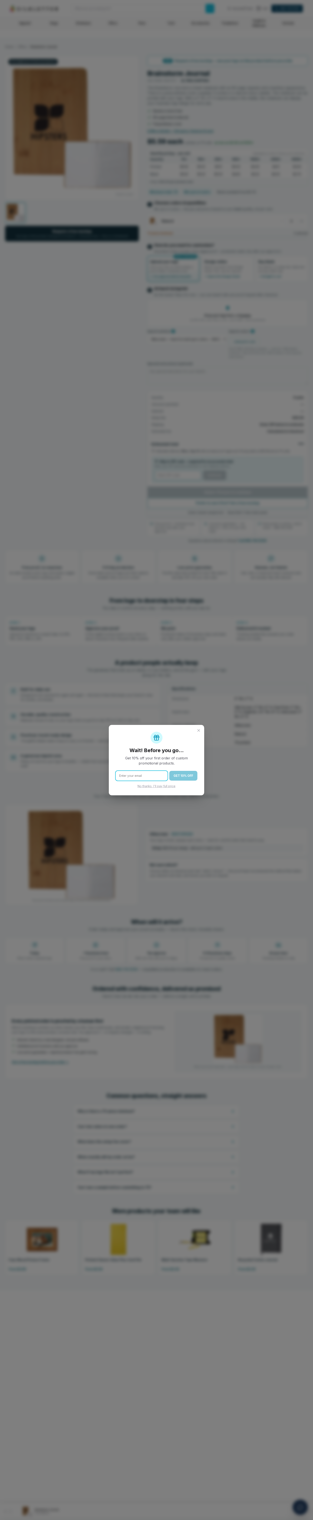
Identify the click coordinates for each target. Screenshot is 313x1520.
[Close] (199, 730)
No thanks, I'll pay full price (156, 786)
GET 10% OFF (183, 775)
